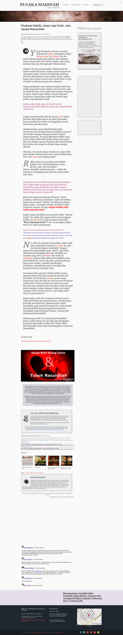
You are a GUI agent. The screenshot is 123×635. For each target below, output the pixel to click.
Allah (50, 54)
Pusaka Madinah (39, 4)
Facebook (80, 632)
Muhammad (42, 56)
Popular (97, 28)
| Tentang (85, 4)
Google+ (88, 632)
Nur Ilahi (58, 245)
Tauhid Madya (31, 19)
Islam (35, 157)
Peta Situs (42, 632)
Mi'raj (36, 219)
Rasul (29, 238)
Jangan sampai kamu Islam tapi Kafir (36, 341)
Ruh (61, 116)
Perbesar (89, 625)
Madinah (27, 258)
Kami (81, 28)
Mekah (47, 255)
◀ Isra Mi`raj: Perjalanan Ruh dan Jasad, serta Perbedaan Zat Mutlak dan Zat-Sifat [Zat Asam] (47, 494)
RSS (98, 632)
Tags (88, 28)
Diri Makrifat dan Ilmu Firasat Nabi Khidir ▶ (61, 497)
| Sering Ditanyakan (76, 4)
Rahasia (56, 56)
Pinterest (91, 632)
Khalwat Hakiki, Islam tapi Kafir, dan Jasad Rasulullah (35, 437)
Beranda (23, 19)
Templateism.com (58, 632)
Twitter (84, 632)
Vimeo (95, 632)
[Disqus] (47, 523)
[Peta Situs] (45, 440)
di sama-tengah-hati (29, 472)
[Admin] (25, 441)
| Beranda (65, 4)
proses (50, 278)
